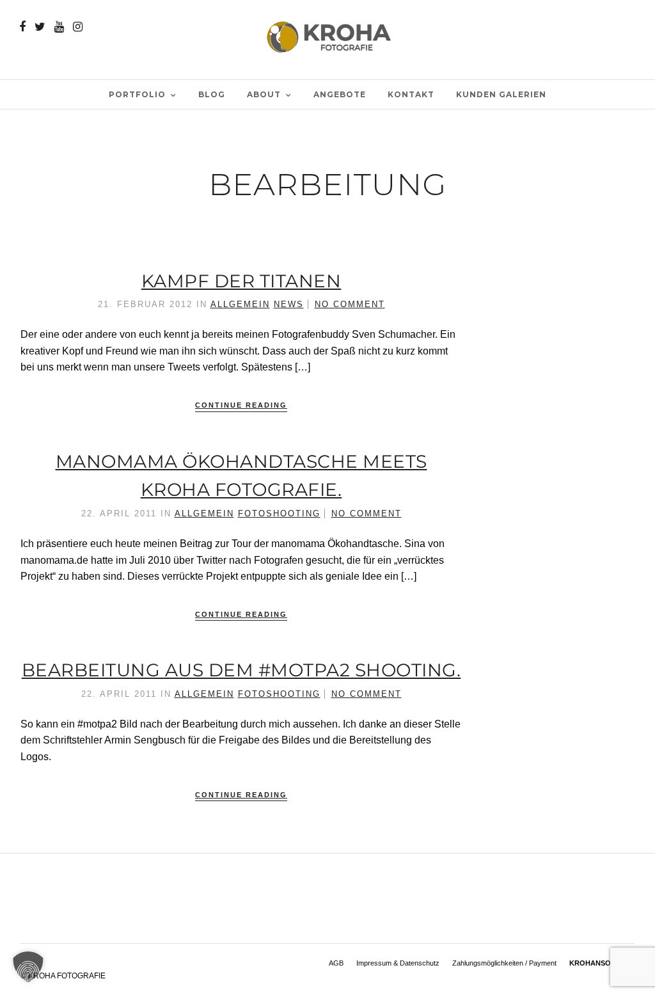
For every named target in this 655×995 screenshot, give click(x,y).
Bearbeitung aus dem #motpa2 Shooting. (241, 670)
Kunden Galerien (501, 94)
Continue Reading (241, 405)
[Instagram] (78, 27)
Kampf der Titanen (241, 281)
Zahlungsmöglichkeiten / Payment (504, 963)
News (289, 304)
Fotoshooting (279, 513)
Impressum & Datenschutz (397, 963)
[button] (28, 967)
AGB (336, 963)
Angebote (339, 94)
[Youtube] (59, 27)
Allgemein (240, 304)
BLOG (211, 94)
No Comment (350, 304)
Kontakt (411, 94)
